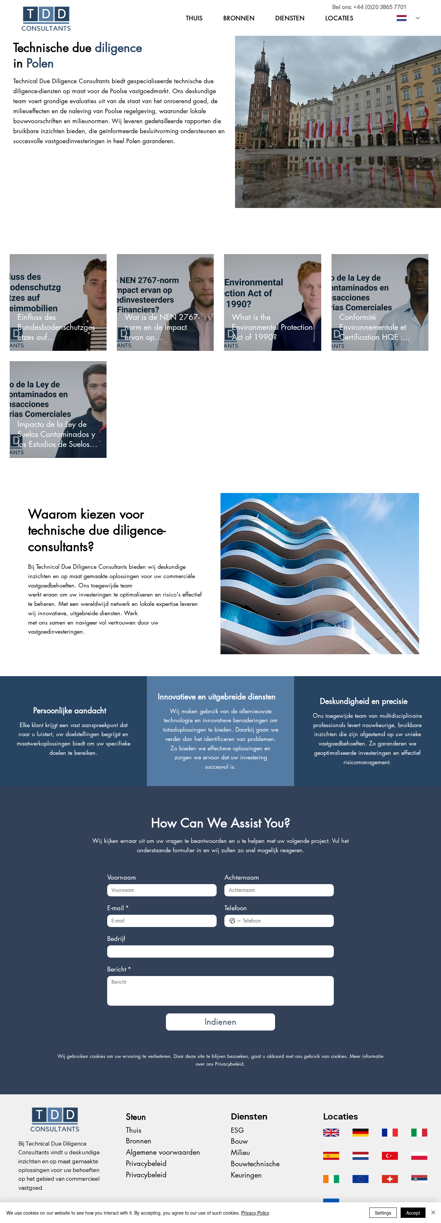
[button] (290, 18)
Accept (413, 1212)
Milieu (240, 1152)
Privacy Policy (255, 1212)
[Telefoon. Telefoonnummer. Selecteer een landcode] (235, 921)
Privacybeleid (146, 1163)
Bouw (239, 1141)
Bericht (119, 969)
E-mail (118, 908)
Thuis (133, 1130)
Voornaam (121, 877)
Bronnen (138, 1140)
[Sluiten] (433, 1213)
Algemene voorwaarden (163, 1152)
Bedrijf (116, 939)
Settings (383, 1212)
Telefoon (235, 908)
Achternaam (241, 877)
